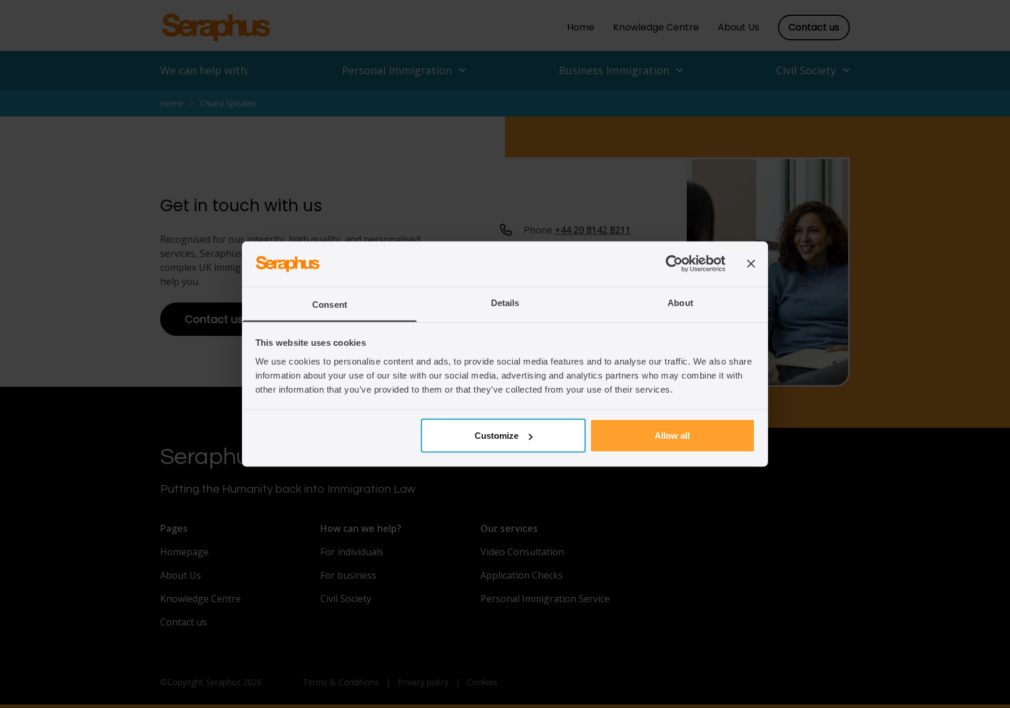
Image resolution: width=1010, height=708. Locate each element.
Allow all (672, 436)
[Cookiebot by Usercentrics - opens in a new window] (674, 264)
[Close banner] (751, 264)
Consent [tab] (329, 304)
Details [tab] (505, 302)
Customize (496, 436)
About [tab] (680, 302)
